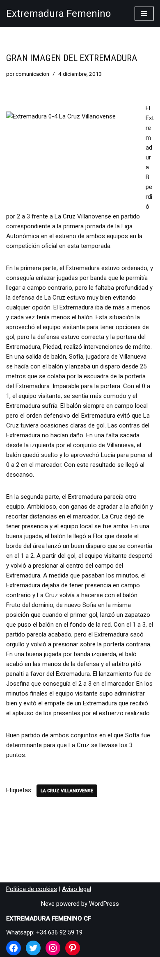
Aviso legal (76, 889)
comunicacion (32, 73)
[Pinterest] (72, 948)
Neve (48, 903)
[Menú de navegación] (144, 13)
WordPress (104, 903)
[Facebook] (13, 948)
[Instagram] (53, 948)
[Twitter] (33, 948)
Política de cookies (31, 889)
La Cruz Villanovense (67, 790)
